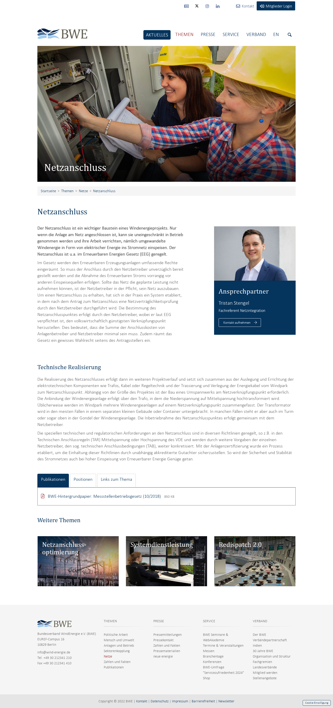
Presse (208, 34)
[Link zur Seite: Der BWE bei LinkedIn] (217, 5)
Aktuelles (157, 35)
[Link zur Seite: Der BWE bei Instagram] (207, 5)
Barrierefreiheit (203, 701)
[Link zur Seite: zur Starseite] (62, 30)
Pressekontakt (163, 640)
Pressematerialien (166, 651)
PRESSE (158, 621)
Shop (206, 678)
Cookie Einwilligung (316, 703)
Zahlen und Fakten (117, 662)
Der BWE (259, 634)
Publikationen (114, 667)
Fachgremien (262, 662)
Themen (184, 34)
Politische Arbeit (116, 634)
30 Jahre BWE (263, 651)
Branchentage (213, 656)
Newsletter (226, 701)
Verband (256, 34)
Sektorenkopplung (117, 651)
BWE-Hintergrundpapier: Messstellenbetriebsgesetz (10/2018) (105, 496)
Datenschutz (160, 701)
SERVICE (209, 621)
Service (231, 34)
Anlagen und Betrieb (119, 645)
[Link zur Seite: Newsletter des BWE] (186, 5)
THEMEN (110, 621)
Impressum (180, 701)
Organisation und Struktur (272, 656)
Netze (108, 656)
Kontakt (141, 701)
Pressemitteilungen (167, 634)
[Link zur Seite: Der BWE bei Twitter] (196, 7)
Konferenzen (212, 662)
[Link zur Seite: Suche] (290, 35)
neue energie (163, 656)
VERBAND (260, 621)
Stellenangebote (265, 678)
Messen (208, 651)
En (276, 34)
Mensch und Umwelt (119, 640)
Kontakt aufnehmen (237, 323)
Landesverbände (265, 667)
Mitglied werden (265, 672)
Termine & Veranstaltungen (223, 645)
